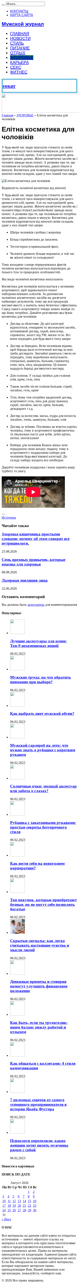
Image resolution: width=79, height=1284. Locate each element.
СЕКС (15, 67)
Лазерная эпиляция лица (25, 580)
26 (14, 1210)
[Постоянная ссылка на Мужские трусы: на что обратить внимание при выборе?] (17, 669)
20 (19, 1205)
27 (19, 1210)
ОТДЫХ (17, 52)
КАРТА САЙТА (21, 15)
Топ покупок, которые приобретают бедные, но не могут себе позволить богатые (43, 904)
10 (4, 1201)
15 (29, 1201)
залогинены (35, 604)
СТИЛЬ (17, 43)
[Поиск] (3, 4)
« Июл (6, 1219)
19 (14, 1205)
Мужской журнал (23, 24)
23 (34, 1205)
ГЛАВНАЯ (19, 33)
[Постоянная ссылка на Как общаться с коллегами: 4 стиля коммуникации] (17, 1055)
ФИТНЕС (18, 72)
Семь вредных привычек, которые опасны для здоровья (33, 561)
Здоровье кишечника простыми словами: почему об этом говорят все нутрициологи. (36, 538)
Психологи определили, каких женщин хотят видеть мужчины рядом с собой (39, 1145)
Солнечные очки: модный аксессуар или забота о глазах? (43, 788)
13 (19, 1201)
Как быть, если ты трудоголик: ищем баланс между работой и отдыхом (39, 1027)
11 (9, 1201)
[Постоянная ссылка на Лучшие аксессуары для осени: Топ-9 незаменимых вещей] (17, 633)
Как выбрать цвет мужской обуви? (42, 713)
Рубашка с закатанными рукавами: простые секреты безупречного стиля (43, 827)
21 (24, 1205)
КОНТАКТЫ (19, 11)
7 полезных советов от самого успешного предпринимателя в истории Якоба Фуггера (38, 1104)
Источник (9, 517)
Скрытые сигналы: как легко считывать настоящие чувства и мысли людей (39, 945)
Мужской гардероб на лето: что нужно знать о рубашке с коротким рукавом (42, 750)
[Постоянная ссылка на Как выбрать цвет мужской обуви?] (17, 705)
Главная (7, 115)
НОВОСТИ (20, 38)
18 (9, 1205)
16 (34, 1201)
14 (24, 1201)
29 (29, 1210)
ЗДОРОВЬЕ (21, 57)
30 (34, 1210)
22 (29, 1205)
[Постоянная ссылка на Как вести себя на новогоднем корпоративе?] (17, 855)
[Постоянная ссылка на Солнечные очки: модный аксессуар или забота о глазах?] (17, 778)
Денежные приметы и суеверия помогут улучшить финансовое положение (38, 986)
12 (14, 1201)
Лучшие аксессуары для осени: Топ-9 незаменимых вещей (38, 643)
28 (24, 1210)
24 (4, 1210)
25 (9, 1210)
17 (4, 1205)
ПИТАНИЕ (20, 48)
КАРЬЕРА (19, 62)
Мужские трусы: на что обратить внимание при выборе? (40, 679)
